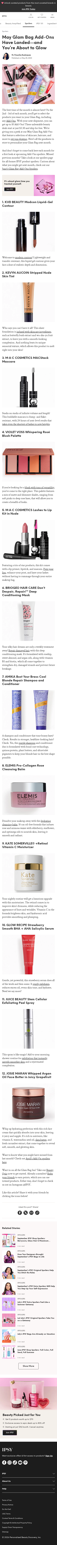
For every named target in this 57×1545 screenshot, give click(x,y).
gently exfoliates (41, 984)
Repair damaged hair (19, 650)
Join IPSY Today (28, 9)
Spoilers (5, 31)
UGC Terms (6, 1514)
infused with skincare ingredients (34, 331)
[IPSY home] (4, 16)
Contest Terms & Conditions (12, 1518)
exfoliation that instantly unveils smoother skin (24, 1060)
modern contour (23, 257)
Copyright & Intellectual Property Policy (17, 1523)
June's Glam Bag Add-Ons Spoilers (20, 169)
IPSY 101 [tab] (39, 23)
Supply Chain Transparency (12, 1527)
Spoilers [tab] (28, 23)
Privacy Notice (7, 1505)
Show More (28, 1366)
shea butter (41, 1140)
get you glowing (19, 139)
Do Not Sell (6, 1509)
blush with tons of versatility (39, 487)
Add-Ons (11, 121)
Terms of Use (7, 1500)
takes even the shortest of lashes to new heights (26, 424)
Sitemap (5, 1532)
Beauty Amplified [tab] (13, 23)
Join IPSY (9, 189)
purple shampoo (27, 743)
